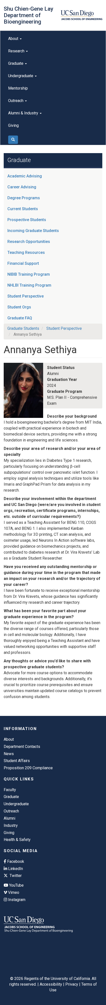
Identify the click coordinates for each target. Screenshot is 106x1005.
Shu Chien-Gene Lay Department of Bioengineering (28, 15)
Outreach (16, 100)
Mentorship (18, 88)
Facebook (15, 861)
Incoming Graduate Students (33, 230)
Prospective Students (26, 219)
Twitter (15, 875)
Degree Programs (23, 198)
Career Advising (21, 187)
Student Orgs (19, 307)
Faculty (10, 789)
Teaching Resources (26, 252)
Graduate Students (23, 328)
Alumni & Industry (23, 113)
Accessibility (51, 984)
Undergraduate (21, 75)
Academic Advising (24, 176)
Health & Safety (17, 839)
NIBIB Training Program (28, 274)
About (13, 38)
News (9, 753)
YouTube (16, 885)
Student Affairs (17, 760)
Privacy (71, 984)
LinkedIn (15, 868)
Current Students (22, 208)
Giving (13, 125)
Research (16, 51)
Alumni (9, 818)
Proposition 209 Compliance (28, 768)
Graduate (16, 63)
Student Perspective (25, 296)
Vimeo (13, 892)
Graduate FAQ (19, 318)
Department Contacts (22, 746)
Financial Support (23, 263)
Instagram (16, 899)
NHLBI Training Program (29, 285)
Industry (11, 825)
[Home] (81, 15)
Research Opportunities (28, 241)
